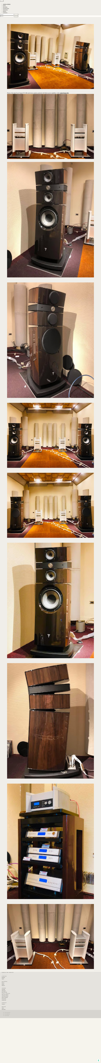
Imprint (3, 978)
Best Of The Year (4, 992)
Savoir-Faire (3, 1009)
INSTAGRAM (7, 1012)
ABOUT (4, 11)
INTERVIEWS (6, 8)
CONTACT (5, 12)
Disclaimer (3, 977)
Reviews (3, 982)
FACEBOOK (7, 1014)
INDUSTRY (5, 9)
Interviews (3, 985)
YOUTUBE (7, 1015)
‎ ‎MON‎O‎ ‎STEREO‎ (6, 4)
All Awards (3, 989)
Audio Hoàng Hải (64, 93)
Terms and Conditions (5, 994)
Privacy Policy (4, 998)
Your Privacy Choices (5, 996)
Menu (2, 0)
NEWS (4, 5)
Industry (3, 984)
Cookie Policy (4, 1000)
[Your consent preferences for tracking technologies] (98, 1060)
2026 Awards (4, 990)
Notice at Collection (5, 997)
